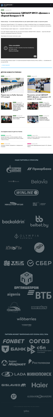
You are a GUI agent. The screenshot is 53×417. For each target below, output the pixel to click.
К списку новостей (6, 65)
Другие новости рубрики (11, 72)
